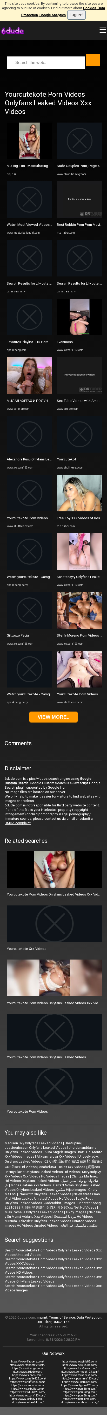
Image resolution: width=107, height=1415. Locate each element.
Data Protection (89, 1317)
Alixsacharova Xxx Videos (56, 1156)
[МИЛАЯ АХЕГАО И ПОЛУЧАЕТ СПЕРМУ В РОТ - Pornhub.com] (29, 392)
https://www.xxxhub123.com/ (27, 1392)
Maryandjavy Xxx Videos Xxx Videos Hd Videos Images (53, 1174)
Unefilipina (73, 1143)
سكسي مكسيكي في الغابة (79, 1225)
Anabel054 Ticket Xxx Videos (62, 1167)
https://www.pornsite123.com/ (27, 1378)
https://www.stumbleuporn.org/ (80, 1402)
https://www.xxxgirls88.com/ (79, 1361)
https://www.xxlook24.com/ (27, 1402)
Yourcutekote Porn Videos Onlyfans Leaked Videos (46, 1057)
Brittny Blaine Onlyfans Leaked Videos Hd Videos (42, 1172)
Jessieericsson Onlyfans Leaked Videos (35, 1147)
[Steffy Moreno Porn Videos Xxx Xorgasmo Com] (79, 627)
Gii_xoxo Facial (18, 635)
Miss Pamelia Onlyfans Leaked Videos (34, 1212)
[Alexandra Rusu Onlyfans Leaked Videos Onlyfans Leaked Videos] (29, 451)
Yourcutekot (66, 459)
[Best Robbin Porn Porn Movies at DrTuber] (79, 217)
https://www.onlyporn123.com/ (79, 1385)
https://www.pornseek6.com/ (79, 1375)
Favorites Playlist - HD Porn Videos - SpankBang (43, 342)
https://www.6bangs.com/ (27, 1368)
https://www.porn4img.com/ (79, 1399)
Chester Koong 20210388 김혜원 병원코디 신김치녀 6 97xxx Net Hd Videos (53, 1205)
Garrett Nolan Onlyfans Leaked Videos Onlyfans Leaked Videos (52, 1187)
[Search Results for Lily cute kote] (29, 275)
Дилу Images (76, 1212)
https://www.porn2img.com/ (80, 1392)
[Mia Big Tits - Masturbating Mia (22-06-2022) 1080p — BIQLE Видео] (29, 158)
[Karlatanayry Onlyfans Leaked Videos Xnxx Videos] (79, 569)
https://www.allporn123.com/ (79, 1382)
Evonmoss (65, 342)
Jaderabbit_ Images (59, 1203)
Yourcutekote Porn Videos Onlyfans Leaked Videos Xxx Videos (55, 894)
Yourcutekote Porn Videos (27, 518)
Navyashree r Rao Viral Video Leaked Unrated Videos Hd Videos (52, 1196)
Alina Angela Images (60, 1152)
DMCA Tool (61, 1322)
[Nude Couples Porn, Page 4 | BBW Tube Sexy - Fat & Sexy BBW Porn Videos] (79, 158)
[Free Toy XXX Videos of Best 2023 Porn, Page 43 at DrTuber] (79, 510)
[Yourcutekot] (79, 451)
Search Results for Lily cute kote (32, 283)
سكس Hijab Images (71, 1189)
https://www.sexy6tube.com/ (79, 1365)
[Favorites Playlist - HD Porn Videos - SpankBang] (29, 334)
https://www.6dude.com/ (27, 1371)
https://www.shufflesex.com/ (27, 1382)
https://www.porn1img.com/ (80, 1388)
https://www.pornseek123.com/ (80, 1371)
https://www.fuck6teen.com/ (80, 1368)
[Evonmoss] (79, 334)
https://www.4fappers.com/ (27, 1361)
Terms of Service (62, 1317)
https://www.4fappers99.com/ (27, 1365)
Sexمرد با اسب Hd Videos (73, 1216)
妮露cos (94, 1167)
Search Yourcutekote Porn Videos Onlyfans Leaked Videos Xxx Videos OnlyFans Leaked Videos (53, 1279)
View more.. (53, 717)
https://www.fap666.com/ (27, 1375)
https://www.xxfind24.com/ (27, 1399)
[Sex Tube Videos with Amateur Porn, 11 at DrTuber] (79, 392)
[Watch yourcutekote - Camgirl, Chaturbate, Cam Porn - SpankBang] (29, 569)
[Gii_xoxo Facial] (29, 627)
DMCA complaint (18, 823)
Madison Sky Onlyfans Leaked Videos (33, 1143)
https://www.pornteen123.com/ (79, 1378)
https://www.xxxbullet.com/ (27, 1388)
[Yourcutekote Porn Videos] (29, 510)
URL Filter (44, 1322)
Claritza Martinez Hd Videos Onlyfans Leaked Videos (51, 1178)
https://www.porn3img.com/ (80, 1395)
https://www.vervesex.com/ (27, 1385)
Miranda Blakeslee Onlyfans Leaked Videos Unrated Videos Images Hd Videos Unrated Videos (50, 1223)
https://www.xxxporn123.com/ (27, 1395)
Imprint (42, 1317)
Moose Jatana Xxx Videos (31, 1185)
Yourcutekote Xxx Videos (26, 948)
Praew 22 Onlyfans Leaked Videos (45, 1194)
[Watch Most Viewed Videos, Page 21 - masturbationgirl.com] (29, 217)
